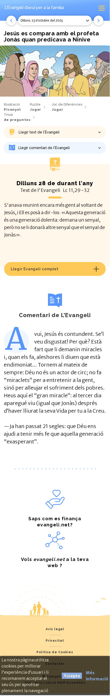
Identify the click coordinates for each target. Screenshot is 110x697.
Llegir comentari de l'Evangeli (44, 148)
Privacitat (55, 640)
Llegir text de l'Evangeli (39, 132)
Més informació (97, 675)
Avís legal (55, 629)
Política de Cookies (54, 652)
